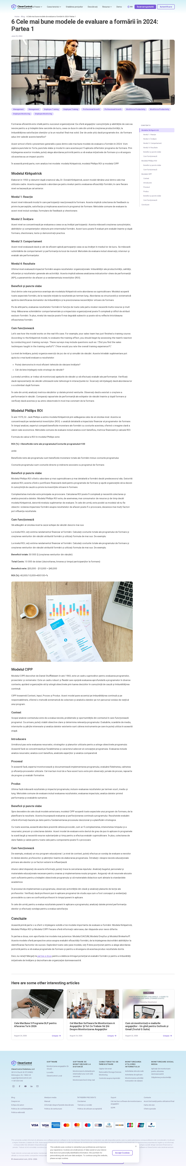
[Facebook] (19, 1086)
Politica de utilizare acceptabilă (89, 1109)
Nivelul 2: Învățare (149, 139)
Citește (55, 1036)
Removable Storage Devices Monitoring (110, 1073)
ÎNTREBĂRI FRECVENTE (86, 1097)
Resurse (106, 7)
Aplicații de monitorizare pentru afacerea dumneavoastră (160, 1071)
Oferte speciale (150, 1109)
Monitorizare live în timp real (84, 1080)
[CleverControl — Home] (21, 7)
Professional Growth (91, 109)
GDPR (113, 1108)
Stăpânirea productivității (161, 1077)
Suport (113, 1097)
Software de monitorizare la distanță (82, 1064)
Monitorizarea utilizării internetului (133, 1064)
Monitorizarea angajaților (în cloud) (58, 1067)
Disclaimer (81, 1101)
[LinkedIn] (31, 1086)
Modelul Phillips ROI (149, 161)
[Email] (37, 1086)
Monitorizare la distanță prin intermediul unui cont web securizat (84, 1073)
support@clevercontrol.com (21, 1078)
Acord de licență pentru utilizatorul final (159, 1101)
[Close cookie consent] (136, 1146)
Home (17, 16)
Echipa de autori (17, 1105)
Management (18, 109)
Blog (23, 16)
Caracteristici (53, 7)
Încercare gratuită (145, 7)
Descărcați (92, 7)
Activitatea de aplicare (133, 1075)
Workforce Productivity (135, 109)
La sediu (50, 1072)
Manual (47, 1101)
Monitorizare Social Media (162, 1063)
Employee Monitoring (21, 114)
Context (146, 178)
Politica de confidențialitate (22, 1109)
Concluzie (145, 205)
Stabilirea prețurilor (74, 7)
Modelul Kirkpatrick (150, 130)
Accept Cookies (122, 1153)
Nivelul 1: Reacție (149, 135)
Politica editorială (18, 1112)
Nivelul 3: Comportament (152, 143)
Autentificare (166, 7)
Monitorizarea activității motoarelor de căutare (134, 1079)
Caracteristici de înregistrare (108, 1063)
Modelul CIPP (146, 174)
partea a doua (44, 956)
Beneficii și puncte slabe (152, 152)
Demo (119, 7)
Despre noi (15, 1101)
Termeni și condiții (84, 1105)
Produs (146, 191)
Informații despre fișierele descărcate (59, 1105)
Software (36, 7)
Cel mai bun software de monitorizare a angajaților (126, 1102)
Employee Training (51, 109)
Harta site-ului (149, 1105)
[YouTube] (25, 1086)
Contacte (147, 1097)
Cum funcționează (150, 156)
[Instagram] (13, 1086)
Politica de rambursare (53, 1109)
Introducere (147, 183)
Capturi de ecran (105, 1069)
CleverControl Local (54, 1076)
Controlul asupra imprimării (109, 1078)
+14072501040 (17, 1081)
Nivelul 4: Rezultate (150, 148)
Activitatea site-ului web (134, 1071)
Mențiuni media (50, 1097)
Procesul (146, 187)
